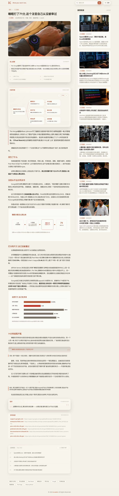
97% (63, 95)
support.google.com (16, 419)
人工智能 (16, 10)
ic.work (55, 492)
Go (99, 3)
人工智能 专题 (62, 448)
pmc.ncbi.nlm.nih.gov (17, 426)
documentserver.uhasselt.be (19, 431)
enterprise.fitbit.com (17, 421)
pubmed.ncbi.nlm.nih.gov (18, 429)
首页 (10, 10)
